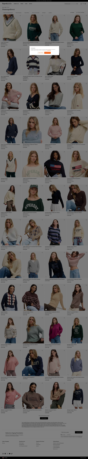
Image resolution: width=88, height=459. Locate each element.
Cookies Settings (40, 52)
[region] (44, 50)
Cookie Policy (49, 50)
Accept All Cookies (47, 52)
